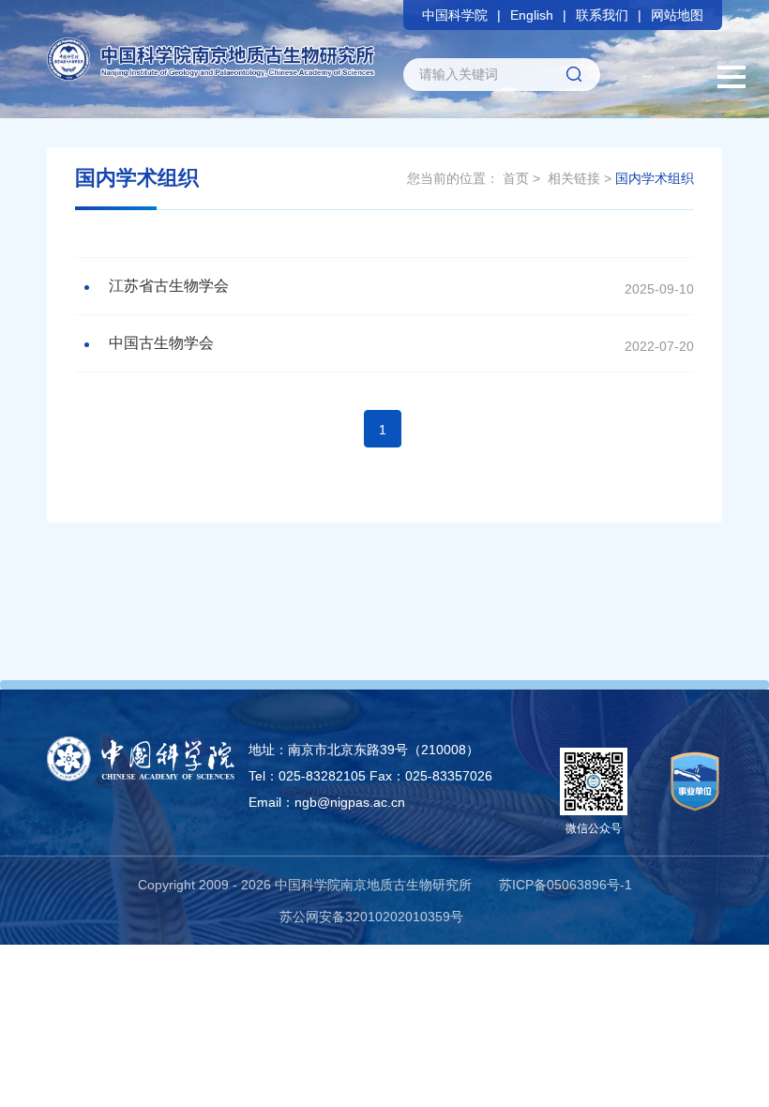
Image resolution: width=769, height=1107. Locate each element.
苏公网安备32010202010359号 (371, 916)
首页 (516, 178)
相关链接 (574, 178)
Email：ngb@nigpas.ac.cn (327, 802)
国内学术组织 (654, 178)
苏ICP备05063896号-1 (565, 884)
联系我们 (602, 15)
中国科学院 (455, 15)
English (531, 15)
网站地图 (677, 15)
